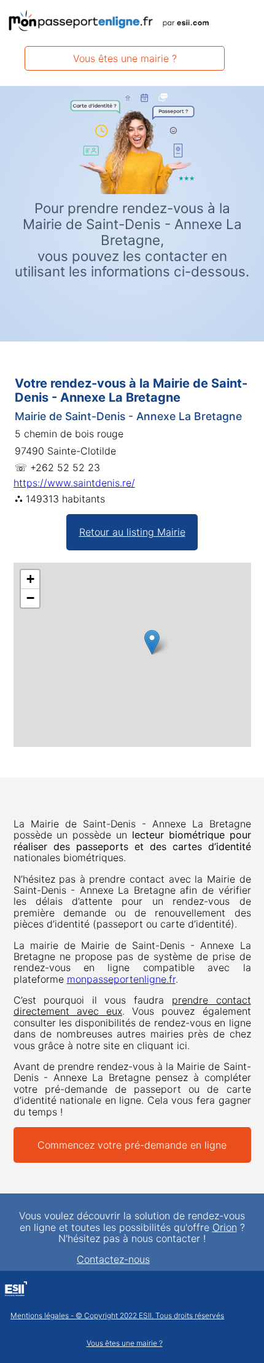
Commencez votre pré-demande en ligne (132, 1145)
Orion (224, 1227)
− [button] (30, 598)
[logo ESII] (15, 1290)
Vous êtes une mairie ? (125, 58)
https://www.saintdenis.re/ (74, 483)
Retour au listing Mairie (132, 532)
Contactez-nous (113, 1259)
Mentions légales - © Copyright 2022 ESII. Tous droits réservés (117, 1315)
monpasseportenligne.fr (121, 979)
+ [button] (30, 579)
